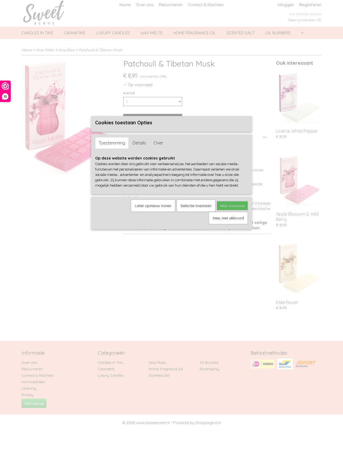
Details (139, 143)
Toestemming (112, 143)
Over (158, 143)
